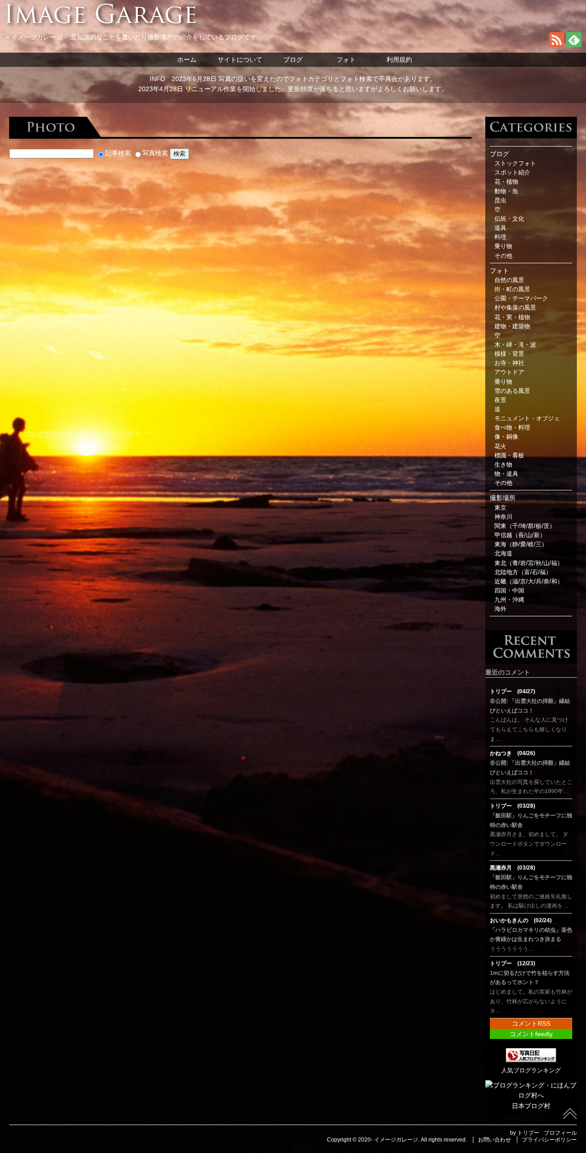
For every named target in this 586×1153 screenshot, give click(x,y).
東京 (500, 508)
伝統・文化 (509, 219)
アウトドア (509, 372)
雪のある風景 (512, 391)
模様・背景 (509, 354)
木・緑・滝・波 (515, 345)
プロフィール (560, 1133)
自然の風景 (509, 280)
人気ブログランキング (531, 1070)
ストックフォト (515, 163)
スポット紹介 (512, 172)
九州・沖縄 (509, 600)
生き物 (503, 465)
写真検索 (155, 153)
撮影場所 (502, 497)
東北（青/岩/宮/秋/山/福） (528, 563)
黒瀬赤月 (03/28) (512, 868)
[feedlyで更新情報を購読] (573, 45)
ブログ (293, 59)
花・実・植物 (512, 317)
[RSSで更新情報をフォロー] (556, 45)
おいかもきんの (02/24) (521, 920)
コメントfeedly (531, 1034)
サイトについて (239, 59)
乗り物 (503, 246)
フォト (346, 59)
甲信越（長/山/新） (520, 535)
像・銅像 (506, 437)
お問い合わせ (494, 1140)
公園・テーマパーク (521, 298)
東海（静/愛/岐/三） (521, 544)
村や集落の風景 (515, 308)
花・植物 (506, 182)
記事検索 (118, 153)
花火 (500, 446)
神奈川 (503, 517)
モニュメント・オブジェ (527, 418)
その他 (503, 256)
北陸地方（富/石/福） (523, 572)
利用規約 (399, 59)
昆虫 (500, 200)
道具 (500, 228)
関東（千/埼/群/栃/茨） (524, 526)
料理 (500, 237)
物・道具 (506, 474)
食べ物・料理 (512, 427)
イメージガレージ (396, 1140)
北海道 (503, 553)
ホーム (186, 59)
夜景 (500, 400)
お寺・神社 (509, 363)
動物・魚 (506, 191)
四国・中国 (509, 590)
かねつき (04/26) (512, 753)
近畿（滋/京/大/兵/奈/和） (528, 581)
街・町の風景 (512, 289)
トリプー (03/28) (512, 806)
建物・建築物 (512, 326)
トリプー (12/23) (512, 963)
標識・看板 (509, 455)
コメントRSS (531, 1023)
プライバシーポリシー (549, 1140)
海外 (500, 609)
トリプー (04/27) (512, 691)
